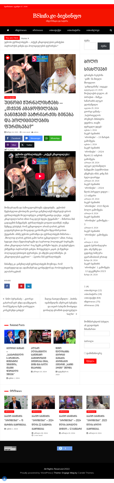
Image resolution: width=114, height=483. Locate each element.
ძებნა (87, 40)
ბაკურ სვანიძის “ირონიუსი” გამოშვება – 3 (96, 220)
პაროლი (88, 341)
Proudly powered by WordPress (36, 472)
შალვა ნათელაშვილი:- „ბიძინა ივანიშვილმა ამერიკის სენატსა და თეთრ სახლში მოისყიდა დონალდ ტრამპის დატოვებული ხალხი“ (60, 306)
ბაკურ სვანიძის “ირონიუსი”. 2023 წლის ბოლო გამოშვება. (96, 206)
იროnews (38, 30)
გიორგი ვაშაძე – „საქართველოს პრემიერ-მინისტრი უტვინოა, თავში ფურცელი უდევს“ (15, 361)
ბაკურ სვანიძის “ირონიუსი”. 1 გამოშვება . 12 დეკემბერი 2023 (97, 267)
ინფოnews (21, 30)
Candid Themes (86, 472)
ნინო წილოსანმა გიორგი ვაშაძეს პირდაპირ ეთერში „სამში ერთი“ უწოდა (64, 358)
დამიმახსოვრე (94, 353)
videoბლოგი (92, 30)
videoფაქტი (55, 30)
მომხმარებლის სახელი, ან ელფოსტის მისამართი (96, 325)
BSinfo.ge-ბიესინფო (57, 16)
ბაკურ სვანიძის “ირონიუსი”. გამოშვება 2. (96, 235)
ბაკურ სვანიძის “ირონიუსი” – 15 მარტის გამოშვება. (96, 137)
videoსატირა (73, 30)
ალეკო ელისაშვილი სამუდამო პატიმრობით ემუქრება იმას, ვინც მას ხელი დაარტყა (40, 358)
